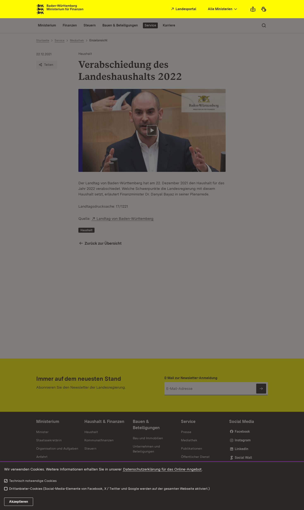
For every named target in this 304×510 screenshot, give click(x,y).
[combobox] (223, 9)
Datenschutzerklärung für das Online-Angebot (162, 469)
